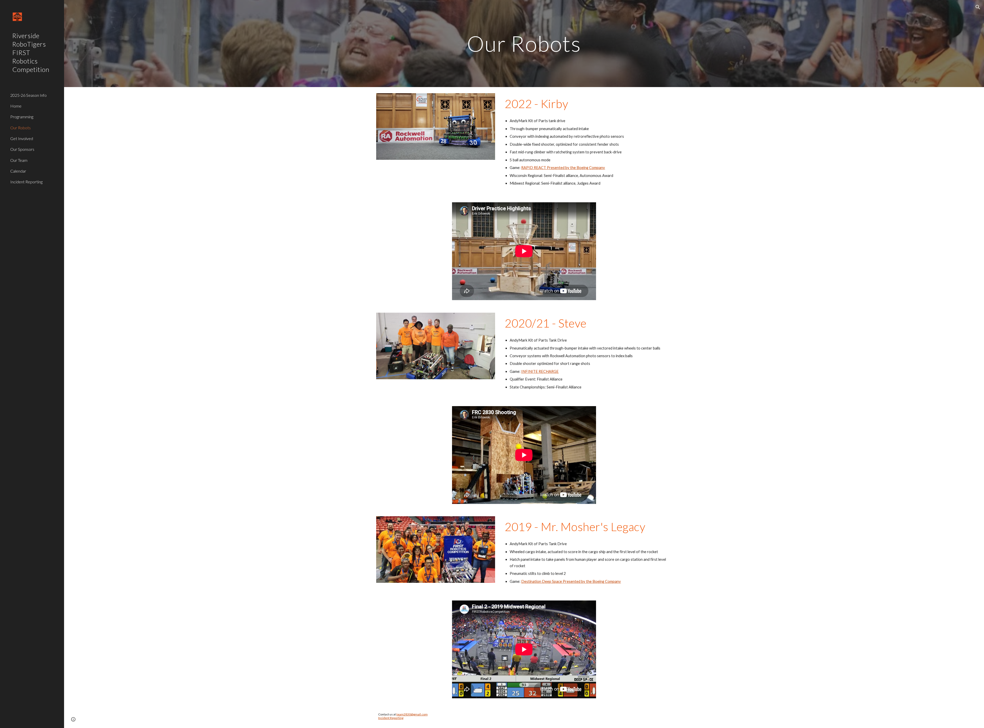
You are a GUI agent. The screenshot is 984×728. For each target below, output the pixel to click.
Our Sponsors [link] (22, 149)
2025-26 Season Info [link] (28, 95)
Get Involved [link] (21, 138)
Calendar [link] (18, 170)
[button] (978, 7)
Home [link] (16, 105)
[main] (524, 43)
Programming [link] (21, 116)
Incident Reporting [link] (26, 181)
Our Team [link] (18, 160)
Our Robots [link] (20, 127)
